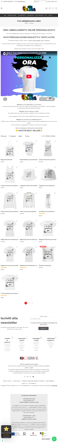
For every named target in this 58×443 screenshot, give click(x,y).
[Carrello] (50, 8)
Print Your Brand (39, 15)
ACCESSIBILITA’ (32, 383)
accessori (47, 40)
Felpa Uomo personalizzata (28, 211)
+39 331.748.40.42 (8, 1)
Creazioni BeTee (30, 15)
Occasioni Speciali (21, 15)
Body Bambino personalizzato (29, 159)
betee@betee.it (21, 1)
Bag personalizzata (6, 159)
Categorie (13, 136)
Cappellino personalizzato (47, 185)
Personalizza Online (12, 15)
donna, (34, 40)
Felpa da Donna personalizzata (10, 211)
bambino (38, 40)
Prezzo (27, 136)
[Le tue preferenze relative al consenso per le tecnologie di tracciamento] (2, 440)
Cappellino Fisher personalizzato (29, 185)
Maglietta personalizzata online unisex (29, 265)
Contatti (50, 15)
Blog (46, 15)
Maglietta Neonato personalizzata (48, 239)
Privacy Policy (7, 381)
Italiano (37, 1)
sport (42, 40)
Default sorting (50, 136)
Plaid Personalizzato (45, 265)
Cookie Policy (17, 381)
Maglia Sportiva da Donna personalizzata (10, 239)
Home (26, 23)
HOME (5, 15)
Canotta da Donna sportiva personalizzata (48, 159)
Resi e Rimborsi (50, 381)
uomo (30, 40)
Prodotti (31, 23)
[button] (54, 439)
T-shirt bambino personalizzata (10, 293)
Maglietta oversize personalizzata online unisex (10, 265)
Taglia (20, 136)
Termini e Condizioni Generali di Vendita (33, 381)
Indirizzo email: (43, 316)
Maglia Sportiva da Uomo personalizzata (29, 239)
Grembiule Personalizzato (46, 211)
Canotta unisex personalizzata (10, 185)
